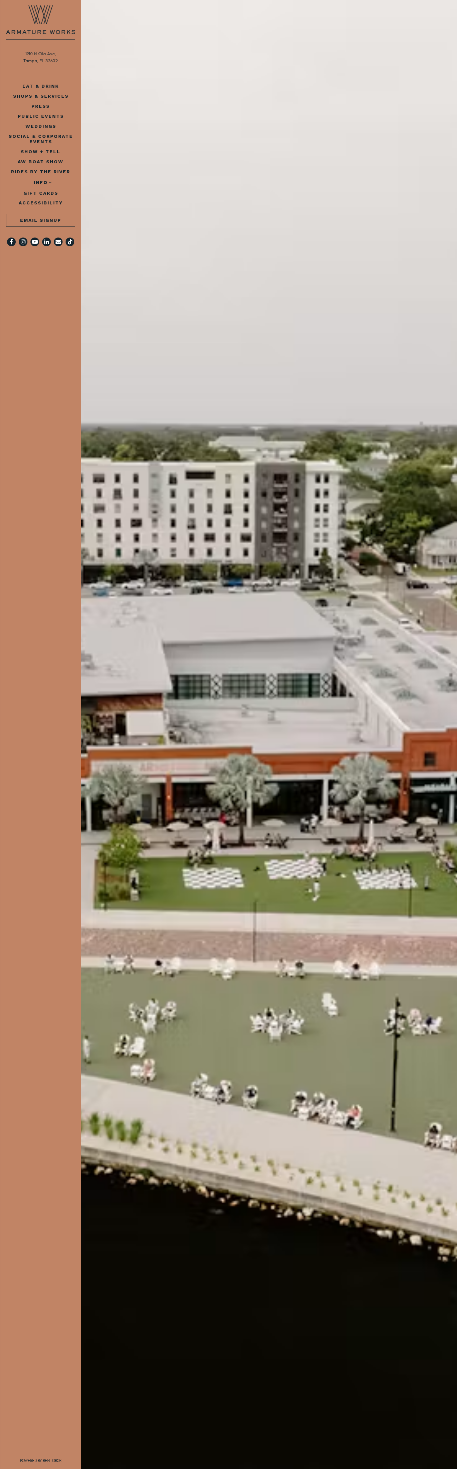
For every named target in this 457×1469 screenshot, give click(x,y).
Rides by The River (40, 171)
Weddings (40, 126)
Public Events (41, 116)
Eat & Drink (40, 86)
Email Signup (40, 220)
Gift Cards (42, 193)
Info (41, 182)
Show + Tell (41, 151)
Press (40, 106)
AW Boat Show (41, 161)
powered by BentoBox (50, 1460)
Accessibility (41, 202)
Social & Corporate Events (41, 138)
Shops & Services (41, 96)
